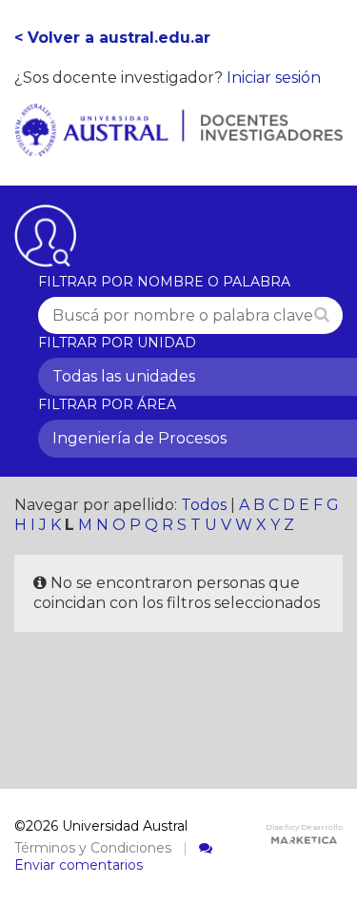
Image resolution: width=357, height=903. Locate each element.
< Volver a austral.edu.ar (112, 38)
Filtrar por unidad (117, 342)
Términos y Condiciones (92, 847)
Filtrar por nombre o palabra (164, 281)
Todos (204, 505)
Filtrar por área (107, 404)
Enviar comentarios (78, 865)
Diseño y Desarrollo (304, 827)
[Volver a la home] (178, 146)
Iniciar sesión (274, 78)
